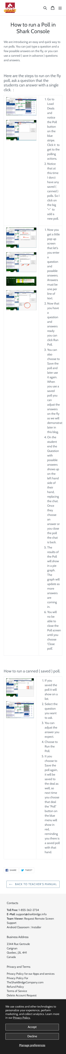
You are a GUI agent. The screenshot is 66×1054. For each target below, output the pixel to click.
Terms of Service (17, 991)
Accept (32, 1027)
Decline (32, 1036)
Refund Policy (15, 986)
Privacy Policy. (21, 1017)
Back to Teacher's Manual (35, 884)
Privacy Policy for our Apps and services (30, 973)
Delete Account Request (22, 995)
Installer (36, 927)
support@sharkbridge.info (31, 914)
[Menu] (60, 8)
